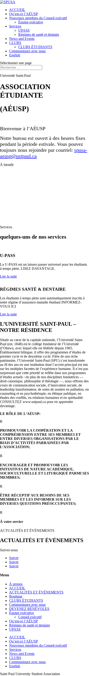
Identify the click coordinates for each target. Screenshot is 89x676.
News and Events (21, 39)
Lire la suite (8, 276)
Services (15, 26)
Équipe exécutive (30, 22)
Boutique (15, 596)
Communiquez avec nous (27, 51)
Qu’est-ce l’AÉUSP (23, 14)
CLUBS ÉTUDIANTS (35, 47)
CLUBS (15, 43)
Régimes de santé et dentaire (38, 34)
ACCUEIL (17, 10)
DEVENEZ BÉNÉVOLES (29, 609)
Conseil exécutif (30, 617)
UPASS (24, 30)
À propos (16, 584)
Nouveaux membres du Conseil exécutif (38, 18)
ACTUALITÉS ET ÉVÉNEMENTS (36, 592)
